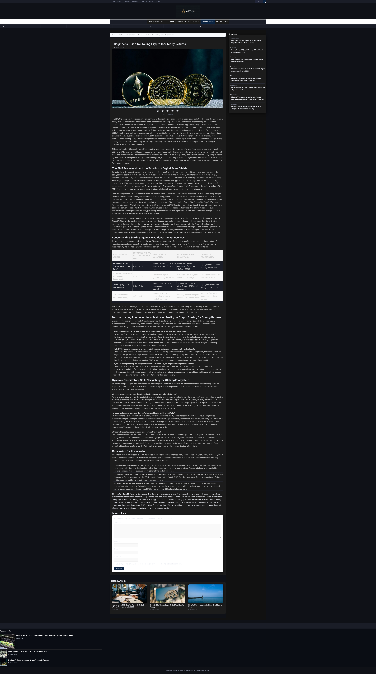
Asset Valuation (208, 22)
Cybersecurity (222, 22)
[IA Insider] (188, 11)
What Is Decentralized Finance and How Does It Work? (28, 651)
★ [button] (157, 111)
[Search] (264, 1)
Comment (119, 522)
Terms (158, 2)
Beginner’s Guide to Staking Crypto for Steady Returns (28, 660)
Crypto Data (181, 22)
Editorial (144, 2)
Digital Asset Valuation (127, 35)
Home (114, 35)
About (113, 2)
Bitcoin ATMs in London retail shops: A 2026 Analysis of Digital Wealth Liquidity (45, 635)
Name (117, 542)
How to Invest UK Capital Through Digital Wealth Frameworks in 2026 (128, 606)
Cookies (127, 2)
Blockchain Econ (167, 22)
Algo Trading (153, 22)
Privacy (151, 2)
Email (117, 549)
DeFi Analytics (193, 22)
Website (117, 556)
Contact (119, 2)
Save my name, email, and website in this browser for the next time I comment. (149, 564)
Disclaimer (135, 2)
